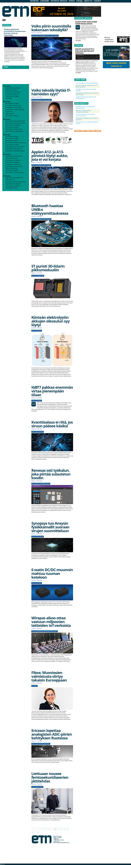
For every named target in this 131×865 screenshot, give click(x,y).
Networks (48, 219)
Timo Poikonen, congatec (12, 96)
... (52, 829)
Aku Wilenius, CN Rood (11, 90)
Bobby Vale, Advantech (11, 168)
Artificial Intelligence (51, 35)
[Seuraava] (33, 831)
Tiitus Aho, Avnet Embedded (12, 125)
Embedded (41, 165)
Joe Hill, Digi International (12, 94)
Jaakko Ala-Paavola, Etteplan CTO (14, 177)
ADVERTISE (34, 1)
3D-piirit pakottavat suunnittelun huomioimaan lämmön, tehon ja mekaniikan (15, 32)
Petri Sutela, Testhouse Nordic (13, 105)
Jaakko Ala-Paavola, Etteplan (12, 88)
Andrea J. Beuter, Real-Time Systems (14, 146)
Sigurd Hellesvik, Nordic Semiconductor (15, 142)
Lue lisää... (7, 61)
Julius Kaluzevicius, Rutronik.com (14, 156)
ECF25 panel (8, 98)
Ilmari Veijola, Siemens (11, 188)
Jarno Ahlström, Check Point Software (15, 123)
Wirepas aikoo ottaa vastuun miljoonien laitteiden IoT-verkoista (51, 621)
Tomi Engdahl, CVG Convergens (13, 107)
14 (67, 829)
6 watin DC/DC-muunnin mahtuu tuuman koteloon (52, 573)
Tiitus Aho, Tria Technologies (12, 92)
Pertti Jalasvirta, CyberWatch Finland (15, 151)
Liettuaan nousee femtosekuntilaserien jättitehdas (49, 777)
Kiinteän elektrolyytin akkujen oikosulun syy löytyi (50, 321)
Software (40, 35)
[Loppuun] (38, 831)
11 (58, 829)
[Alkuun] (33, 828)
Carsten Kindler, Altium (11, 158)
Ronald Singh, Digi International (13, 149)
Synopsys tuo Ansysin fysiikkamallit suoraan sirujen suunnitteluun (50, 527)
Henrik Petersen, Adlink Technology (14, 109)
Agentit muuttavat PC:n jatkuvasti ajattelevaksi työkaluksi (84, 51)
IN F (4, 25)
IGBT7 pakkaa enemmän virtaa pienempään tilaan (52, 391)
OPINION (78, 45)
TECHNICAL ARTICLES (59, 1)
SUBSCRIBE (44, 1)
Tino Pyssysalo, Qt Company (12, 160)
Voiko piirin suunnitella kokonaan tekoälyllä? (51, 27)
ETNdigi (79, 1)
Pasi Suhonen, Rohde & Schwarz (13, 129)
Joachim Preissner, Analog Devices (14, 131)
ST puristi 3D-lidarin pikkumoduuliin (48, 268)
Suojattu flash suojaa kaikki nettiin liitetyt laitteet (86, 23)
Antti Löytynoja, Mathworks (12, 186)
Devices (34, 35)
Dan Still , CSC (9, 111)
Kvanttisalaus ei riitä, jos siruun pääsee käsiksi (52, 424)
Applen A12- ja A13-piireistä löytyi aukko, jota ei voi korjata (49, 155)
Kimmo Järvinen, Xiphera (11, 140)
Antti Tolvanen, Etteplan (11, 116)
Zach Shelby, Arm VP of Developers (14, 172)
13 (64, 829)
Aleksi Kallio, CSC (9, 113)
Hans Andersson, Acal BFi (12, 127)
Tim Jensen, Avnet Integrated (13, 184)
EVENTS (72, 1)
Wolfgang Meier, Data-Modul (13, 164)
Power (39, 330)
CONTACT (97, 1)
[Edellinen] (38, 828)
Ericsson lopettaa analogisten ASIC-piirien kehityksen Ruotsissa (51, 734)
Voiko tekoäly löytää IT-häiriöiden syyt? (51, 92)
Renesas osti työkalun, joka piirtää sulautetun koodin (50, 474)
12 (61, 829)
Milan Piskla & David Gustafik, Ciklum (15, 121)
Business (47, 483)
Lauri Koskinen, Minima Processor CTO (15, 182)
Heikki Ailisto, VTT (10, 179)
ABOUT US (88, 1)
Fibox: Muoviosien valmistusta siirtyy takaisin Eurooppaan (49, 676)
